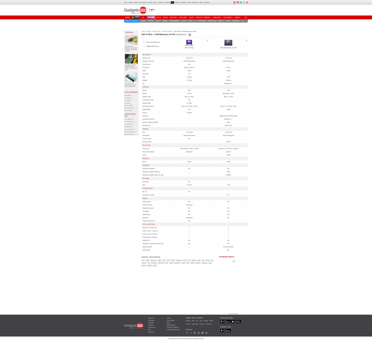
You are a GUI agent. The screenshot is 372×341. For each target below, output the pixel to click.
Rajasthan (195, 2)
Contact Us (151, 327)
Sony (210, 263)
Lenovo (144, 263)
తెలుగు (206, 321)
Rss (206, 332)
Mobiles (143, 21)
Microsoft (161, 263)
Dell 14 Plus (189, 48)
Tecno (143, 265)
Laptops (148, 31)
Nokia (171, 263)
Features (183, 17)
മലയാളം (195, 324)
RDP (188, 263)
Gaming (165, 21)
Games (177, 2)
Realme (198, 263)
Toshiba (149, 265)
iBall (199, 260)
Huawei (194, 260)
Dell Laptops (127, 100)
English (188, 321)
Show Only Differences (153, 42)
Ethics (168, 323)
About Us (151, 318)
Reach (192, 263)
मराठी (211, 321)
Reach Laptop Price (129, 134)
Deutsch (202, 324)
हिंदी (140, 2)
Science (228, 21)
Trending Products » (227, 257)
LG (148, 263)
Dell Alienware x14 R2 (228, 48)
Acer (143, 260)
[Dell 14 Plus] (189, 43)
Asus (164, 260)
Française (209, 324)
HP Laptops (127, 103)
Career (169, 318)
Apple (159, 260)
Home (127, 17)
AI (143, 17)
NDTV (125, 2)
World (130, 2)
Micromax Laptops (129, 108)
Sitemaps (151, 320)
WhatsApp (202, 332)
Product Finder (202, 17)
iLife (203, 260)
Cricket (150, 2)
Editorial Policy (171, 325)
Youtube (195, 332)
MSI (166, 263)
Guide (191, 17)
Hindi (193, 321)
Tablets (220, 21)
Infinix (207, 260)
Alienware (153, 260)
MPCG (201, 2)
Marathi (206, 2)
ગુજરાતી (188, 324)
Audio (190, 21)
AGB (147, 260)
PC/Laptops (201, 21)
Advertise (151, 332)
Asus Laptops (127, 98)
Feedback (151, 323)
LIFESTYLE (161, 2)
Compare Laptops (167, 31)
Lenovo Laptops (128, 105)
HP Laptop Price (128, 126)
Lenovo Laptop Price (129, 129)
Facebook (187, 332)
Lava (212, 260)
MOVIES (144, 2)
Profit (136, 2)
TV (195, 21)
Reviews (173, 17)
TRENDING (129, 32)
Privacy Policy (171, 320)
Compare (216, 17)
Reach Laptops (128, 110)
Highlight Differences (152, 46)
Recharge (228, 17)
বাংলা (197, 321)
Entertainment (174, 21)
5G (243, 21)
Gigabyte (178, 260)
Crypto (184, 21)
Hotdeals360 (212, 21)
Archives (150, 325)
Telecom (150, 21)
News (165, 17)
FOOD (155, 2)
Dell (168, 260)
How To (158, 21)
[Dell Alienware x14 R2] (228, 43)
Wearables (236, 21)
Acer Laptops (127, 95)
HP (189, 260)
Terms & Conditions (173, 327)
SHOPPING (183, 2)
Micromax (154, 263)
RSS (149, 330)
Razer (183, 263)
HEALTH (167, 2)
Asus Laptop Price (129, 121)
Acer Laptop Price (129, 119)
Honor (184, 260)
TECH (172, 2)
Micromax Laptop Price (130, 131)
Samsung (204, 263)
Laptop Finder (156, 31)
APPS (189, 2)
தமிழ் (201, 321)
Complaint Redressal (173, 330)
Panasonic (177, 263)
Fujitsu (172, 260)
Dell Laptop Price (128, 124)
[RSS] (247, 2)
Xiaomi (155, 265)
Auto (159, 17)
